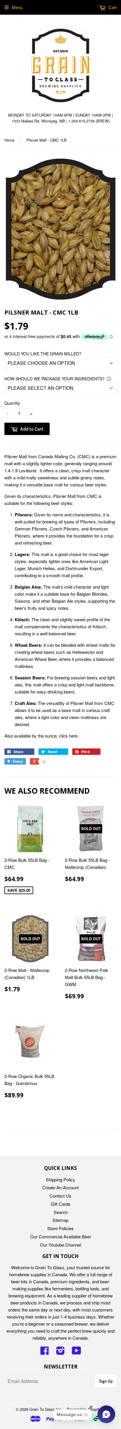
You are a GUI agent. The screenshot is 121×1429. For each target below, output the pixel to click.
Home (9, 140)
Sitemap (60, 1220)
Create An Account (60, 1187)
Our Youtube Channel (60, 1245)
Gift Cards (60, 1204)
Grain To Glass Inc (45, 1409)
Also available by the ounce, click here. (41, 736)
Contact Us (60, 1196)
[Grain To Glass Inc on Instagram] (60, 1352)
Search (61, 1212)
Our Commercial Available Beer (60, 1236)
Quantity (12, 403)
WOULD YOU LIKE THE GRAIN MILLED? (42, 354)
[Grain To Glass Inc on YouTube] (76, 1352)
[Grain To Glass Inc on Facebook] (44, 1352)
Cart (112, 7)
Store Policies (60, 1228)
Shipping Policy (60, 1179)
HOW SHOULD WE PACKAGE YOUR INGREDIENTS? (54, 379)
